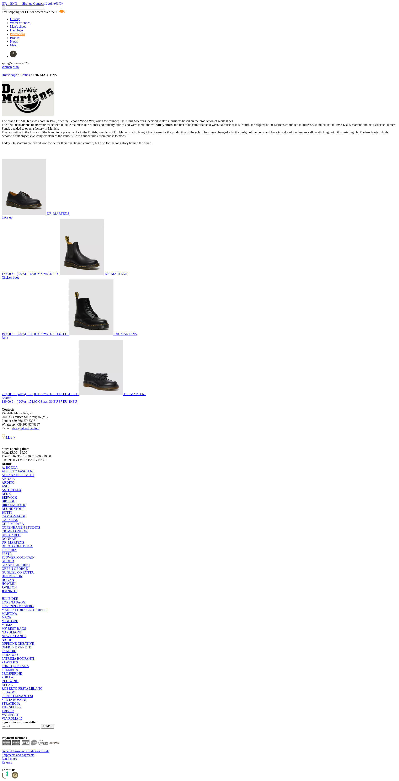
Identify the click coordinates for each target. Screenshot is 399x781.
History (15, 19)
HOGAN (8, 580)
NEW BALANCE (14, 636)
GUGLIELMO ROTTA (18, 572)
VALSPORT (10, 714)
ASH (5, 486)
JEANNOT (9, 591)
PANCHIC (9, 651)
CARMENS (10, 520)
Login (49, 3)
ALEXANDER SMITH (18, 475)
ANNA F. (8, 479)
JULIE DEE (10, 598)
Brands (14, 38)
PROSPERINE (12, 673)
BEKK (6, 493)
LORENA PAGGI (14, 602)
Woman (7, 67)
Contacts (39, 3)
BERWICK (9, 497)
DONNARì (9, 538)
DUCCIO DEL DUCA (17, 546)
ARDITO (8, 482)
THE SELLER (12, 707)
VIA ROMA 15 (12, 718)
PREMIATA (10, 670)
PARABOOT (11, 655)
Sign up (27, 3)
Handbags (16, 30)
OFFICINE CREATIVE (18, 643)
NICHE (7, 640)
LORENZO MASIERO (18, 606)
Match (14, 45)
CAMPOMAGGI (13, 516)
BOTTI (7, 512)
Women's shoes (20, 23)
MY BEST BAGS (14, 628)
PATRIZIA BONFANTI (18, 658)
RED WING (10, 681)
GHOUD (8, 561)
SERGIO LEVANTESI (17, 696)
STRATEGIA (11, 703)
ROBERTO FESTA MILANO (22, 688)
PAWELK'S (10, 662)
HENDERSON (12, 576)
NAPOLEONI (11, 632)
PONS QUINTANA (15, 666)
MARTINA (9, 613)
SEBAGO (8, 692)
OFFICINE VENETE (16, 647)
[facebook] (13, 56)
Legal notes (9, 758)
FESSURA (9, 550)
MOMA (7, 625)
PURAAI (8, 677)
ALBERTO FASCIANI (17, 471)
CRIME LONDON (15, 531)
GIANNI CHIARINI (16, 565)
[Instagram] (15, 777)
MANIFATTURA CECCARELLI (24, 610)
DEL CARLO (11, 535)
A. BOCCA (10, 467)
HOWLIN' (9, 583)
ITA (5, 3)
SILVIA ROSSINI (14, 700)
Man (16, 67)
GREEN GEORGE (15, 568)
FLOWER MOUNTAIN (18, 557)
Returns (7, 762)
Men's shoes (18, 26)
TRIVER (8, 711)
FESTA (7, 553)
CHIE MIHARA (13, 523)
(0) (56, 3)
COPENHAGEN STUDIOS (21, 527)
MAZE (6, 617)
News (14, 41)
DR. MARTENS (13, 542)
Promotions (17, 34)
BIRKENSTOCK (14, 505)
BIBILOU (8, 501)
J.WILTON (9, 587)
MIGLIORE (10, 621)
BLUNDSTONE (13, 508)
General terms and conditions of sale (25, 751)
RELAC (7, 685)
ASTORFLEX (11, 490)
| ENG (13, 3)
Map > (10, 437)
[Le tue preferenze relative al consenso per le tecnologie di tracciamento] (7, 774)
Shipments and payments (18, 755)
